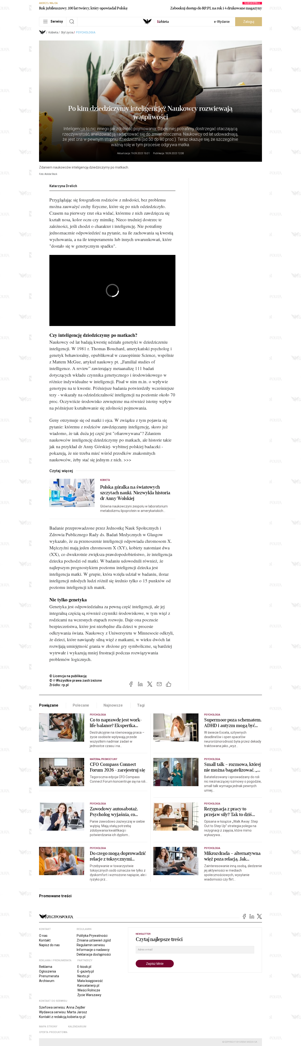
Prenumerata (49, 976)
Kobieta (53, 32)
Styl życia (67, 32)
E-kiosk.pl (84, 967)
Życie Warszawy (89, 995)
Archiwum (46, 981)
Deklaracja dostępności (94, 954)
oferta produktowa (53, 1032)
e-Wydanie (222, 22)
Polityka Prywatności (92, 935)
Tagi (141, 705)
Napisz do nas (49, 945)
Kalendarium (77, 1026)
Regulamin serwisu (91, 945)
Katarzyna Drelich (63, 186)
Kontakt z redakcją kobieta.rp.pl (62, 1017)
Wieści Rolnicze (88, 990)
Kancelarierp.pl (88, 985)
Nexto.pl (83, 976)
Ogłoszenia (47, 971)
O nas (43, 935)
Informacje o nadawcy (93, 950)
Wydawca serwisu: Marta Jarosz (63, 1012)
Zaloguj (248, 22)
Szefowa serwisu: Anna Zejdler (62, 1007)
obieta (163, 21)
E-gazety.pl (85, 971)
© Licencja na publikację (68, 676)
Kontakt (45, 940)
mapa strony (48, 1026)
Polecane (81, 705)
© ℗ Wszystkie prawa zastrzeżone (75, 680)
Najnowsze (113, 705)
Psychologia (85, 32)
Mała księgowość (90, 981)
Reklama (45, 967)
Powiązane (48, 705)
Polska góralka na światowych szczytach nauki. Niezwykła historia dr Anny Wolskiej (135, 492)
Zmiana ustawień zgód (94, 940)
